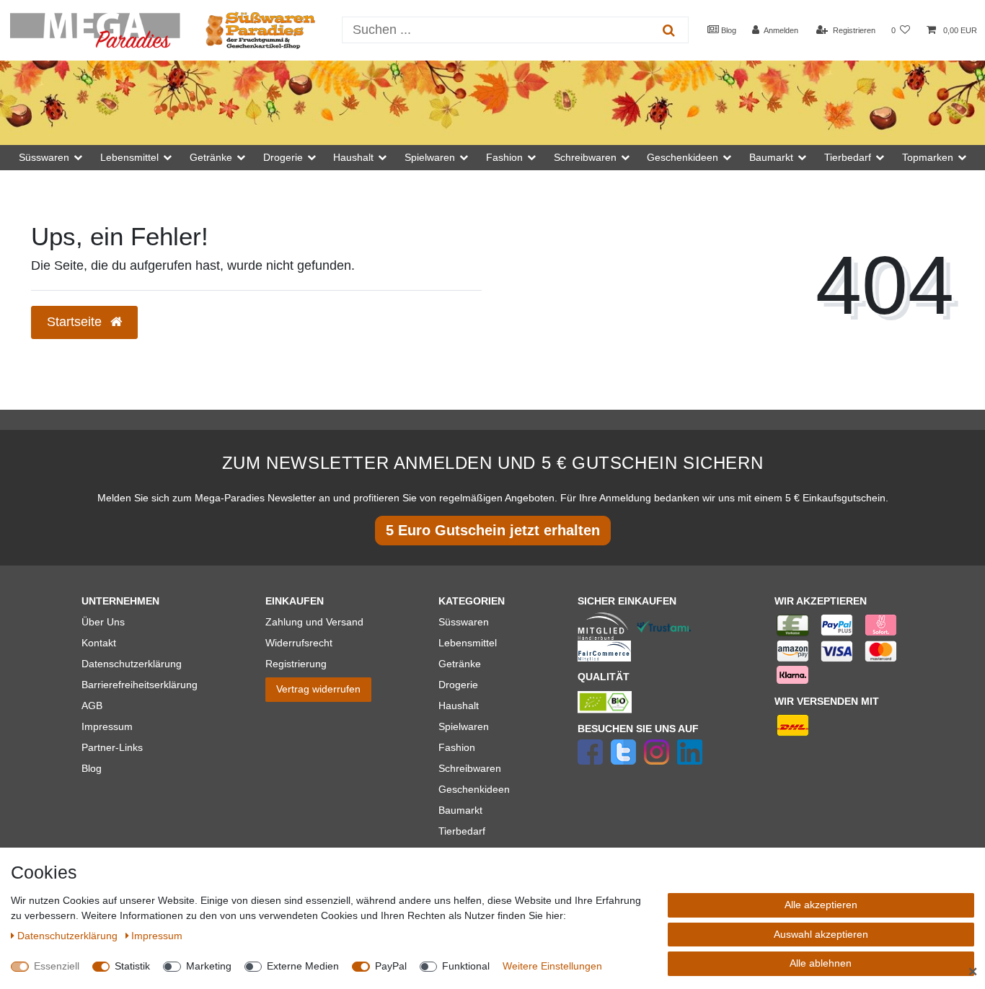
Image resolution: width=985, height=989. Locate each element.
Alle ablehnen (821, 963)
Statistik (132, 966)
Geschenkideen (474, 789)
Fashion (456, 747)
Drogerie (458, 684)
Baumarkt (460, 810)
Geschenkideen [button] (682, 157)
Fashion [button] (504, 157)
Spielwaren (463, 726)
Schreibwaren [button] (585, 157)
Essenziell (56, 966)
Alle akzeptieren (821, 904)
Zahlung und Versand (314, 622)
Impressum (107, 726)
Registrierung (296, 663)
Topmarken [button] (927, 157)
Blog (727, 30)
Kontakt (98, 643)
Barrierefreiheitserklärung (139, 684)
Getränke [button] (211, 157)
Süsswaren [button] (44, 157)
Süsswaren (463, 622)
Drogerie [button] (283, 157)
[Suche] (668, 30)
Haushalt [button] (353, 157)
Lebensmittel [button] (129, 157)
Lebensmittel (467, 643)
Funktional (466, 966)
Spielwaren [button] (430, 157)
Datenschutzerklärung (131, 663)
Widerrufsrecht (298, 643)
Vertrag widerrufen (318, 689)
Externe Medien (303, 966)
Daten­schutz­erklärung (68, 935)
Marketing (208, 966)
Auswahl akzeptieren (821, 934)
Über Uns (103, 622)
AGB (91, 705)
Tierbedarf (461, 831)
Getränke (459, 663)
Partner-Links (112, 747)
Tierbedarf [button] (847, 157)
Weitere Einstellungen (552, 966)
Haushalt (458, 705)
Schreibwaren (469, 768)
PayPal (391, 966)
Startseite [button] (76, 322)
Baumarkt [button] (771, 157)
